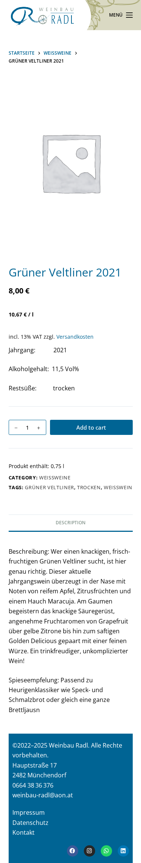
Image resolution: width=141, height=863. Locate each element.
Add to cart (91, 427)
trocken (89, 487)
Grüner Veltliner (49, 487)
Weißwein (118, 487)
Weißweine (55, 477)
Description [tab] (70, 522)
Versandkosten (75, 336)
